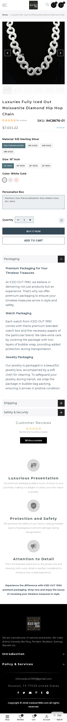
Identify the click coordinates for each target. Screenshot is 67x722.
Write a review (33, 440)
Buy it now (33, 231)
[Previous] (8, 53)
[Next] (60, 53)
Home (5, 14)
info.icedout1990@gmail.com (34, 678)
